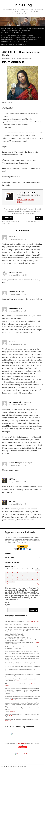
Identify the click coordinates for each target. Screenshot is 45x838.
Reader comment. (13, 716)
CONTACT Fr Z (11, 28)
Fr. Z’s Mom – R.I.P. (28, 42)
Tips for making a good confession (30, 37)
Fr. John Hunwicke (33, 621)
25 (17, 579)
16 (7, 577)
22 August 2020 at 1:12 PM (17, 465)
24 (12, 579)
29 (38, 579)
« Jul (6, 584)
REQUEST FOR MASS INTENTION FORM (13, 44)
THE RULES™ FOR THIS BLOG (10, 30)
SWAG (18, 37)
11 (17, 575)
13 (27, 575)
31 (12, 582)
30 (7, 582)
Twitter (17, 680)
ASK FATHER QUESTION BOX (35, 28)
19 (22, 577)
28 (32, 579)
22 (38, 577)
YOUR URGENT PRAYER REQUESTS (12, 33)
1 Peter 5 (13, 700)
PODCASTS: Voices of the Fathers (11, 42)
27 (27, 579)
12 (22, 575)
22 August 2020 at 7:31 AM (17, 294)
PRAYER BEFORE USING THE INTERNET (13, 35)
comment (12, 711)
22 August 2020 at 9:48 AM (17, 344)
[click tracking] (22, 747)
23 (7, 579)
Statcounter (22, 743)
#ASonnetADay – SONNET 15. (34, 221)
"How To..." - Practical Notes (28, 209)
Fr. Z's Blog (22, 4)
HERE (37, 642)
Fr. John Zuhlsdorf (26, 58)
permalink (31, 213)
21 (32, 577)
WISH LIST (30, 35)
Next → (39, 218)
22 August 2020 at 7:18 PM (17, 482)
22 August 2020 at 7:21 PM (17, 504)
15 (38, 575)
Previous (7, 218)
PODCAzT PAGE (26, 30)
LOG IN (3, 28)
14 (32, 575)
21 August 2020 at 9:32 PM (17, 239)
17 (12, 577)
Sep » (38, 584)
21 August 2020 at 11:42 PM (18, 275)
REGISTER (21, 28)
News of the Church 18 (7, 39)
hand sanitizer (31, 211)
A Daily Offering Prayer (7, 37)
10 (12, 575)
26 (22, 579)
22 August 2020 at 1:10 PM (17, 405)
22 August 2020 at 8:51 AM (17, 311)
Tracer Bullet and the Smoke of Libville (26, 39)
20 (27, 577)
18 (17, 577)
